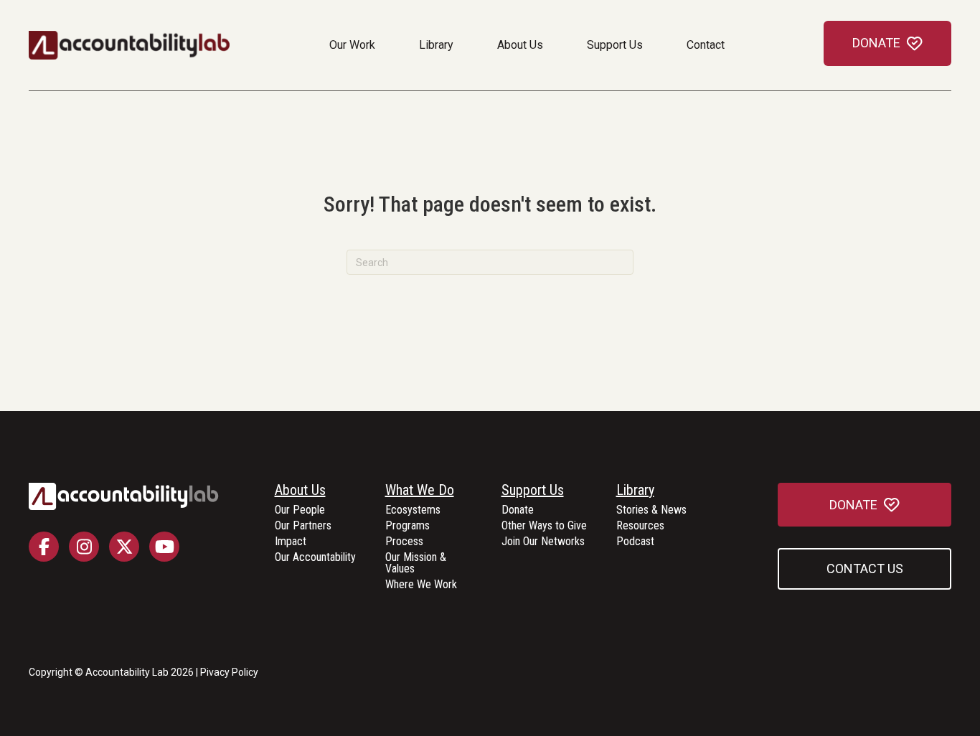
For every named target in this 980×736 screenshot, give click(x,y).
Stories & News (651, 510)
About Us (520, 45)
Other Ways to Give (544, 526)
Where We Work (421, 585)
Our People (300, 510)
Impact (290, 542)
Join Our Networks (543, 542)
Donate (517, 510)
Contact (706, 45)
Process (404, 542)
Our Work (352, 45)
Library (436, 45)
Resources (640, 526)
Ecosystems (412, 510)
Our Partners (303, 526)
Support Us (615, 45)
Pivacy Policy (229, 672)
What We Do (419, 491)
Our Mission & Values (415, 563)
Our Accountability (315, 558)
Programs (407, 526)
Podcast (635, 542)
